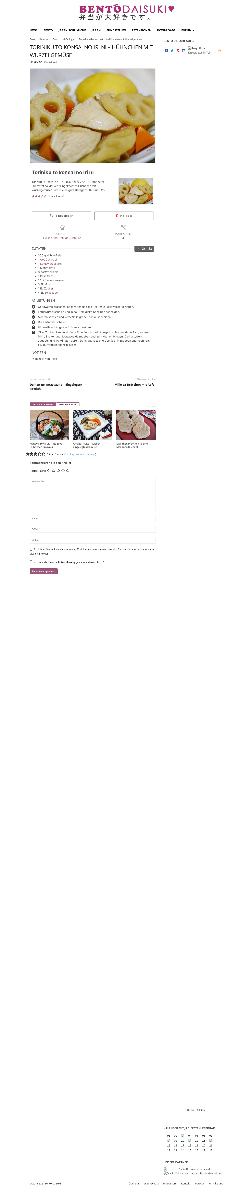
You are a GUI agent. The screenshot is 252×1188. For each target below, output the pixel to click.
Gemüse (76, 237)
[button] (220, 30)
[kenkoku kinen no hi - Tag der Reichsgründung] (190, 1140)
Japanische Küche (72, 30)
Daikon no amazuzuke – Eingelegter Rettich (56, 387)
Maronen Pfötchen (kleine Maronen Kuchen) (132, 445)
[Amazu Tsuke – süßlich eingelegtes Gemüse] (92, 425)
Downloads (166, 30)
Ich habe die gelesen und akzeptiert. (69, 562)
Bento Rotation (193, 1110)
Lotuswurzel (48, 263)
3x (150, 249)
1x (137, 249)
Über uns (134, 1183)
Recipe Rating (38, 470)
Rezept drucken (63, 215)
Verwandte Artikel (43, 404)
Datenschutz (151, 1183)
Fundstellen (116, 30)
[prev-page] (149, 404)
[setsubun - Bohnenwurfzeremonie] (183, 1135)
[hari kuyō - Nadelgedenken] (169, 1140)
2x (144, 249)
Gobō (43, 259)
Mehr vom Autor (68, 404)
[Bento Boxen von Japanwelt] (193, 1169)
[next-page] (154, 404)
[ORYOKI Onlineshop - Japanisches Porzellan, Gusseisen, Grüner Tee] (193, 1173)
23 (175, 1150)
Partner (199, 1183)
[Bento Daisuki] (126, 13)
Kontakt (186, 1183)
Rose (54, 358)
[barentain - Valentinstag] (211, 1140)
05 (196, 1135)
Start (32, 39)
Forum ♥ (187, 30)
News (34, 30)
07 (210, 1135)
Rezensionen (141, 30)
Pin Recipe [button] (126, 215)
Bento (48, 30)
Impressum (170, 1183)
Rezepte (43, 39)
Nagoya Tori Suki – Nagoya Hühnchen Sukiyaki (46, 445)
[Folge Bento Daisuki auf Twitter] (172, 50)
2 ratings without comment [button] (80, 454)
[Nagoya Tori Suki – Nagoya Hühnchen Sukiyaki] (49, 425)
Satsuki (38, 61)
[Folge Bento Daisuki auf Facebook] (166, 50)
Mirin (47, 284)
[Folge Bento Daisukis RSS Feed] (220, 50)
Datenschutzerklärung (62, 562)
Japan (96, 30)
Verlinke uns (215, 1183)
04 (189, 1135)
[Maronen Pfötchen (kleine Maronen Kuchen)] (136, 425)
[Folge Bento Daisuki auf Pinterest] (178, 50)
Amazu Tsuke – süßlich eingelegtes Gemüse (86, 445)
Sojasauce (51, 292)
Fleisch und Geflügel (64, 39)
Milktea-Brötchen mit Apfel (135, 384)
